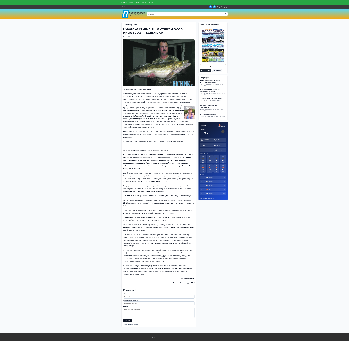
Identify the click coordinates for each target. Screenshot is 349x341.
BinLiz (149, 337)
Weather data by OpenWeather (207, 198)
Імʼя (124, 294)
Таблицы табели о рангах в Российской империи (210, 81)
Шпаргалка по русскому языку (211, 98)
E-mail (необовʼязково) (130, 300)
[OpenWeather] (221, 125)
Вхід (218, 6)
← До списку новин (130, 25)
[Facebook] (210, 6)
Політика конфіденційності (209, 337)
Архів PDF (192, 337)
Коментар (126, 306)
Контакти (151, 2)
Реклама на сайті (223, 337)
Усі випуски (217, 70)
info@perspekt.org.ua (127, 6)
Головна (124, 2)
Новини (131, 2)
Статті (137, 2)
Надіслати (127, 320)
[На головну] (133, 14)
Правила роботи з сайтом (181, 337)
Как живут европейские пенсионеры (208, 106)
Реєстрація (224, 6)
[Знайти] (225, 14)
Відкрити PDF (205, 70)
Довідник (144, 2)
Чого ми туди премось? (208, 114)
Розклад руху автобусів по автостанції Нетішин (209, 90)
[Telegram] (214, 6)
